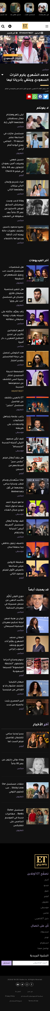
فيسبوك (44, 932)
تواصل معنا (43, 949)
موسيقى (20, 433)
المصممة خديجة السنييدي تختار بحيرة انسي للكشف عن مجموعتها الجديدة (13, 379)
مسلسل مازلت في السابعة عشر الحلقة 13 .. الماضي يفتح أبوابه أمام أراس (13, 141)
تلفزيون (45, 902)
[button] (46, 96)
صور (47, 891)
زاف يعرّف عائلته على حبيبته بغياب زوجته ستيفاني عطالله (12, 316)
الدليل (37, 33)
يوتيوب (18, 984)
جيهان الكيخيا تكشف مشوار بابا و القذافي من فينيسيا (13, 686)
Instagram (27, 984)
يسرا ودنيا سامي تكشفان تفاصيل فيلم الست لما (15, 738)
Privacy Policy (10, 996)
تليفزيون (20, 153)
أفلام (21, 176)
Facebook (32, 984)
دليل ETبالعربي (42, 919)
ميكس (45, 70)
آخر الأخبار (11, 33)
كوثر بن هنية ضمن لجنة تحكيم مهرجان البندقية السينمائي (13, 622)
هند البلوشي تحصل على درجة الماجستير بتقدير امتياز (13, 357)
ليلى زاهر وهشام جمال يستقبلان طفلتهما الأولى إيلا (14, 119)
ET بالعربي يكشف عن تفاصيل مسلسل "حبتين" (14, 402)
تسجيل (6, 963)
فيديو (9, 26)
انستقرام (44, 943)
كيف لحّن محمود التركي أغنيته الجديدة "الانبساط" (13, 443)
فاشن (46, 913)
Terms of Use (33, 1001)
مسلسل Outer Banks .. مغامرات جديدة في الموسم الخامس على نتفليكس (14, 818)
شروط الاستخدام (16, 1001)
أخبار (47, 880)
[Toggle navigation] (47, 26)
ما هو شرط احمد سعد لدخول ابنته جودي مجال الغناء (14, 506)
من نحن (30, 991)
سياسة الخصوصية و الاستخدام (32, 996)
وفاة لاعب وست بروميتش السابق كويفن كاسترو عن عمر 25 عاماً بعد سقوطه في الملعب (13, 209)
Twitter (22, 984)
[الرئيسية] (25, 26)
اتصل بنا (18, 991)
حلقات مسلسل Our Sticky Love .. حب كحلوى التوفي (13, 788)
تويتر (47, 938)
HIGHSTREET (27, 33)
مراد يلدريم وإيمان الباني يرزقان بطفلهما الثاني (14, 186)
